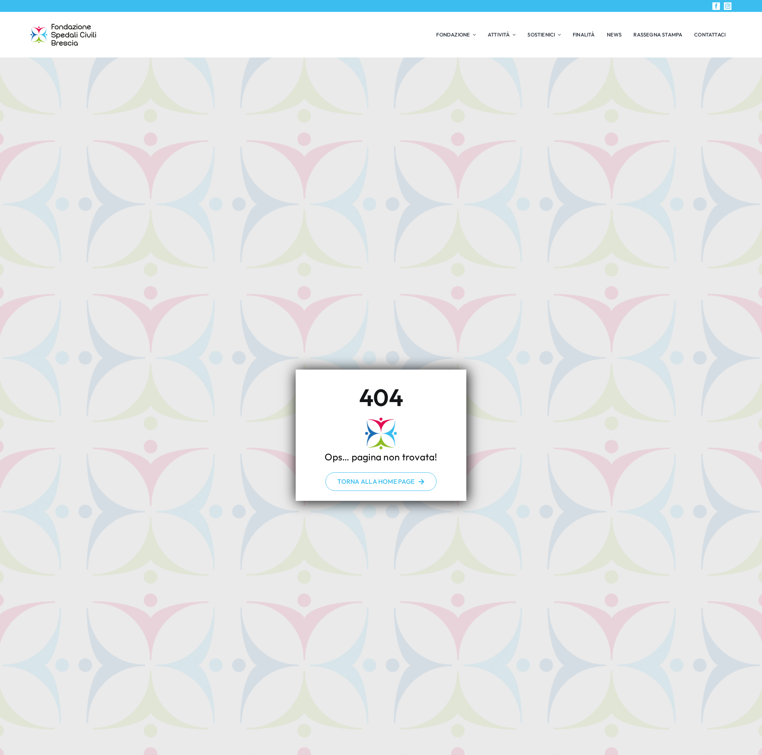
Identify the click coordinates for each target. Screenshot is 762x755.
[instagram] (727, 6)
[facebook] (716, 6)
